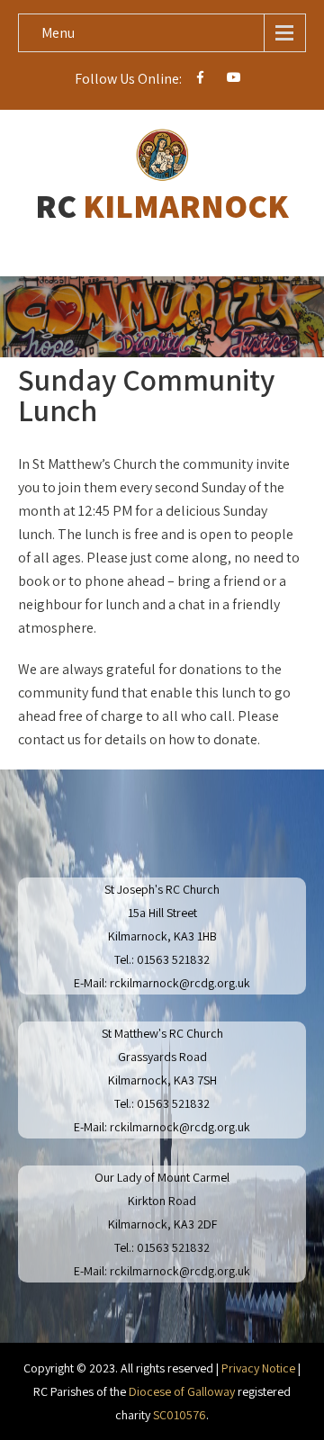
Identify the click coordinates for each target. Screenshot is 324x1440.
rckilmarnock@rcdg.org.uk (180, 983)
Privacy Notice (258, 1368)
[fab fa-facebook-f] (200, 80)
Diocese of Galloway (182, 1391)
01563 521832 (173, 959)
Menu (58, 32)
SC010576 (179, 1415)
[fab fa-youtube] (234, 80)
